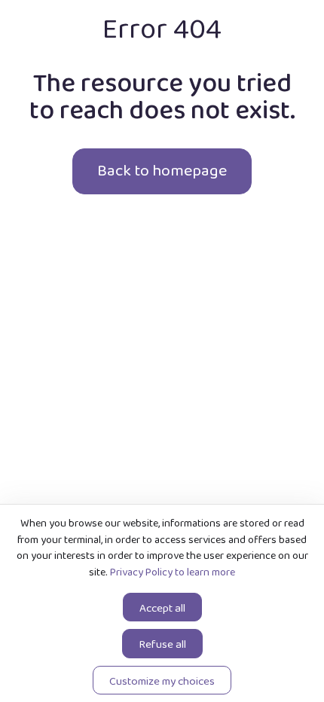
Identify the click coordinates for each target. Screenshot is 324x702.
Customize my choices (162, 682)
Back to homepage (162, 171)
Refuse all (162, 645)
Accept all (162, 609)
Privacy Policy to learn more (171, 572)
